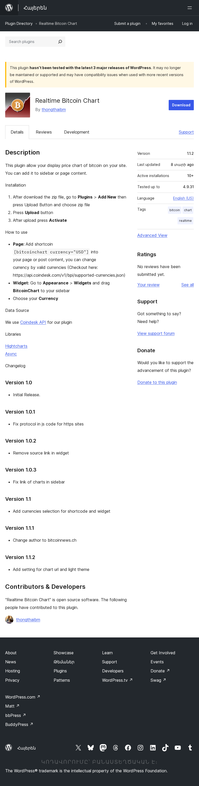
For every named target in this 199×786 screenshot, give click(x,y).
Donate (160, 670)
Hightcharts (16, 346)
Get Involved (163, 652)
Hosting (12, 670)
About (11, 652)
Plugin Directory (19, 23)
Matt (12, 706)
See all (187, 284)
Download (181, 105)
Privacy (12, 680)
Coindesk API (33, 322)
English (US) (183, 198)
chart (188, 210)
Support (186, 132)
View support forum (156, 333)
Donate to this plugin (157, 382)
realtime (185, 221)
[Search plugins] (60, 41)
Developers (113, 670)
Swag (158, 680)
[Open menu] (190, 8)
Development (76, 132)
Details (17, 132)
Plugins (60, 670)
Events (157, 661)
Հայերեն (26, 748)
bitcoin (174, 210)
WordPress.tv (117, 680)
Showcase (64, 652)
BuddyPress (19, 724)
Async (11, 353)
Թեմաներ (64, 661)
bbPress (15, 715)
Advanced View (152, 235)
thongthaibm (54, 109)
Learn (107, 652)
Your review (148, 284)
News (10, 661)
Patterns (62, 680)
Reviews (44, 132)
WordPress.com (22, 697)
